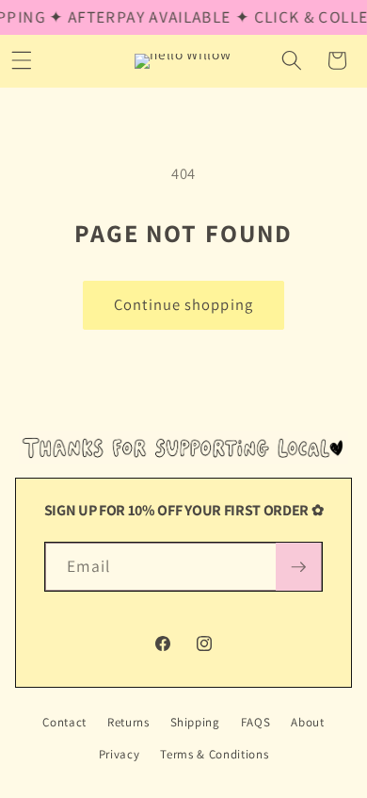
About (307, 722)
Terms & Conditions (214, 754)
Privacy (119, 754)
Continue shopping (183, 304)
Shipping (195, 722)
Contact (64, 722)
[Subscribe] (298, 567)
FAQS (256, 722)
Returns (128, 722)
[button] (291, 60)
